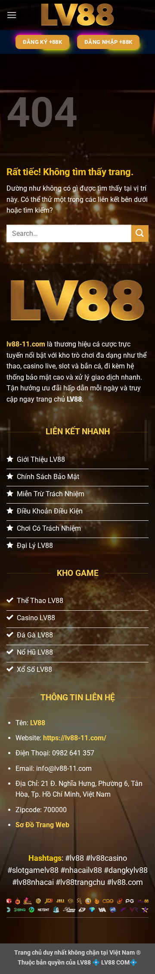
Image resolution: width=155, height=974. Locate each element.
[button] (11, 14)
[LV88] (77, 15)
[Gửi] (140, 233)
